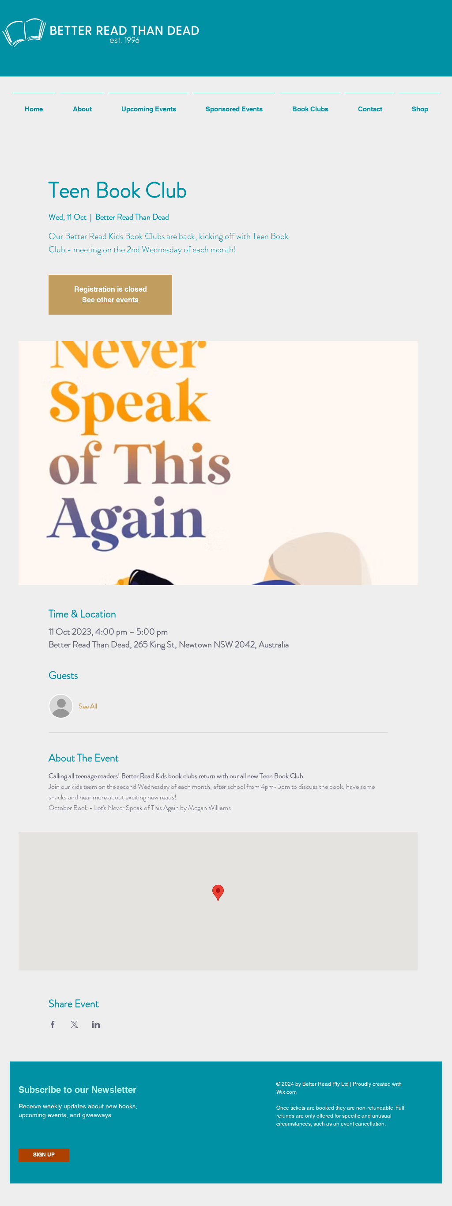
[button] (59, 52)
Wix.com (286, 1092)
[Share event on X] (74, 1024)
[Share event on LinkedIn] (96, 1024)
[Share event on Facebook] (53, 1024)
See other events (110, 300)
